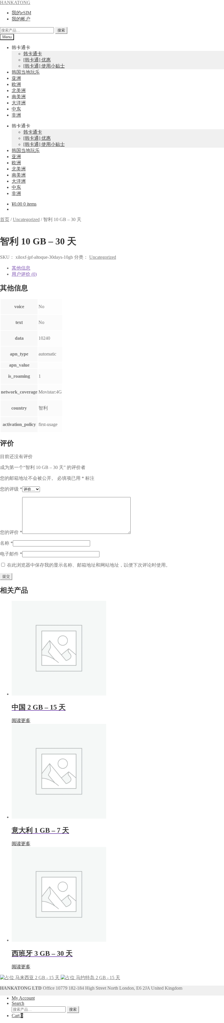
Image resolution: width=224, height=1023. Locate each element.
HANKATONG (15, 2)
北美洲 (19, 90)
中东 (16, 108)
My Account (23, 998)
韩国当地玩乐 (26, 72)
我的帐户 (21, 18)
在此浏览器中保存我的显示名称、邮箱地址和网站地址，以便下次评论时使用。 (88, 565)
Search (18, 1003)
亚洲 (16, 78)
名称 (6, 543)
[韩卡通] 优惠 (37, 59)
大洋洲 (19, 102)
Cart (17, 1015)
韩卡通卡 (32, 53)
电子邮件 (11, 553)
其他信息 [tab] (21, 267)
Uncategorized (26, 219)
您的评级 (11, 489)
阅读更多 (21, 720)
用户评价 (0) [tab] (24, 274)
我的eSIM (21, 12)
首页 (4, 219)
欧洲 (16, 84)
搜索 (61, 30)
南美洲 (19, 96)
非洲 (16, 115)
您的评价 (11, 532)
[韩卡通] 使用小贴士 (44, 65)
